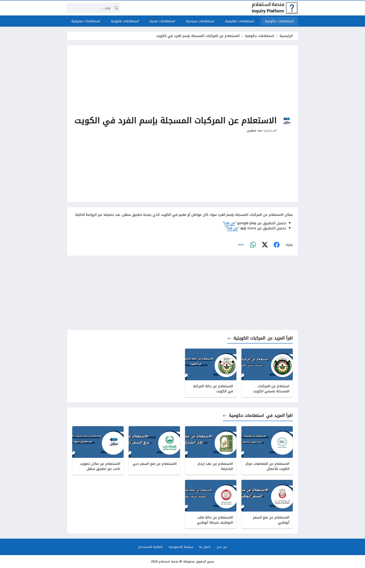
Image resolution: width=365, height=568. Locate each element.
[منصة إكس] (265, 244)
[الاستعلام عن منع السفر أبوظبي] (267, 504)
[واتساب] (253, 244)
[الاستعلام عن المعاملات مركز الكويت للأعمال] (267, 450)
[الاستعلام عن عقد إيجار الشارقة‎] (210, 450)
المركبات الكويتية (249, 338)
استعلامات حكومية (259, 36)
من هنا (229, 223)
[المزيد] (241, 244)
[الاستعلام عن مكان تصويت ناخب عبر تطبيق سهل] (98, 450)
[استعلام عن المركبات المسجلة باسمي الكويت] (267, 373)
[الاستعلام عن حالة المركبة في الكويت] (210, 373)
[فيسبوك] (276, 244)
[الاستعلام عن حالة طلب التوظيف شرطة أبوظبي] (210, 504)
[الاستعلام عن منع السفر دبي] (154, 450)
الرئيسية (286, 36)
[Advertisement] (182, 79)
